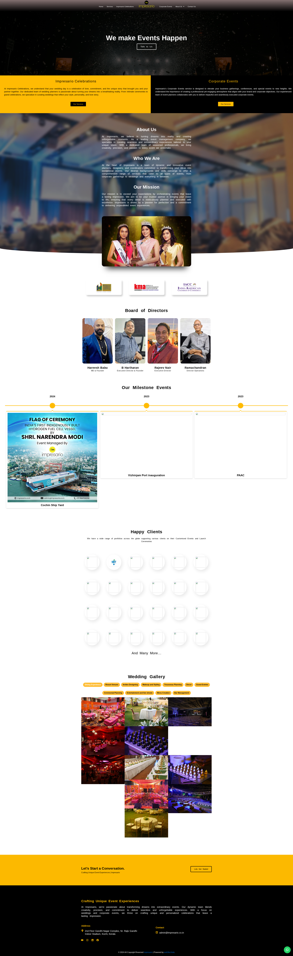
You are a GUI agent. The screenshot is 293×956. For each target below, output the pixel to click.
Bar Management (181, 693)
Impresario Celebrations (125, 6)
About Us (178, 6)
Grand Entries (202, 685)
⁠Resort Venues (111, 685)
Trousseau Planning (173, 685)
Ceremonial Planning (113, 693)
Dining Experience (93, 685)
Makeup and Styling (151, 685)
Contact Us (192, 6)
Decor (189, 685)
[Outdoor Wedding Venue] (190, 740)
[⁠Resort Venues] (190, 798)
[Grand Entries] (190, 711)
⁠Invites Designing (130, 685)
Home (101, 6)
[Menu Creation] (146, 740)
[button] (180, 6)
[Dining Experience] (103, 798)
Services (110, 6)
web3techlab (169, 952)
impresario (148, 952)
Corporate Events (165, 6)
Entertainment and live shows (139, 693)
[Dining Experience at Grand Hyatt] (103, 740)
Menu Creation (163, 693)
